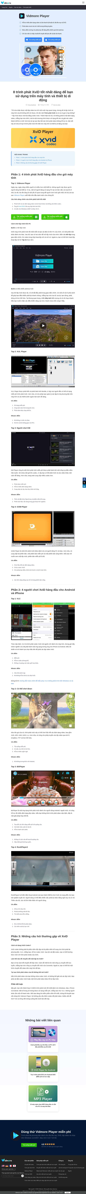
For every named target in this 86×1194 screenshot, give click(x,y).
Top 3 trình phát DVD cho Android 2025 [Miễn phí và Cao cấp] (43, 1075)
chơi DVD (22, 206)
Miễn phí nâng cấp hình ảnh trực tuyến (46, 1180)
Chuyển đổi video (29, 1164)
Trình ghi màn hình (30, 1167)
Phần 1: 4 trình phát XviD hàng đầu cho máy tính (30, 157)
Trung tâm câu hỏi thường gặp (76, 1167)
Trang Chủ (4, 7)
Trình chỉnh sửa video (30, 1180)
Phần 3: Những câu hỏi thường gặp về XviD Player (31, 163)
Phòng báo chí (62, 1174)
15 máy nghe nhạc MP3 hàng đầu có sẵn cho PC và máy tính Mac (43, 1105)
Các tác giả (61, 1171)
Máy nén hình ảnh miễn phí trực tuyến (46, 1177)
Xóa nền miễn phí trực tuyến (44, 1174)
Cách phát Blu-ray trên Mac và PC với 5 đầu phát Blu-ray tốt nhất (43, 1046)
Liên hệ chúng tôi (63, 1167)
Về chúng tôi (62, 1164)
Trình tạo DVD (28, 1174)
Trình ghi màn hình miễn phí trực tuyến (46, 1164)
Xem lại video (17, 7)
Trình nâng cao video (30, 1177)
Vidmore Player (37, 16)
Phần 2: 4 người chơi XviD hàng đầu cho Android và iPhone (34, 160)
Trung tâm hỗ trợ (72, 1164)
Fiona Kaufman (32, 105)
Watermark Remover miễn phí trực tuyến (47, 1171)
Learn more (59, 1192)
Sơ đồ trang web (63, 1177)
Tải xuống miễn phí (35, 39)
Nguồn (11, 7)
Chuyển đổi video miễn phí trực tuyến (46, 1167)
